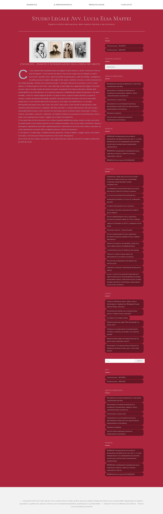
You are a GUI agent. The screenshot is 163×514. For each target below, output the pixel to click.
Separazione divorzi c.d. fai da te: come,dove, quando (123, 200)
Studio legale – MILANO (116, 50)
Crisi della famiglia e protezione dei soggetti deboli (124, 268)
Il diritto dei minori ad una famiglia (120, 206)
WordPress (88, 506)
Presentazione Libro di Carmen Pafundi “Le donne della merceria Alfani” (123, 340)
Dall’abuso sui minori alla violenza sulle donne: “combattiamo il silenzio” (122, 312)
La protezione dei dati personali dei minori (123, 250)
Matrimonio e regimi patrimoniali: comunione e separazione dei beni (124, 85)
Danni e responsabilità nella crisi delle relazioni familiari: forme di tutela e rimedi (123, 218)
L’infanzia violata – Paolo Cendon (119, 230)
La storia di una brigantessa (117, 318)
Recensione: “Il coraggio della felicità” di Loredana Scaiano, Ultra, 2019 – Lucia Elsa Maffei (123, 348)
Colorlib (73, 506)
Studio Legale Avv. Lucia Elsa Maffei (81, 18)
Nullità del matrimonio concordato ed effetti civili (122, 262)
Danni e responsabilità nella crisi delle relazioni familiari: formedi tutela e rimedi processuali (123, 236)
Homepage (32, 5)
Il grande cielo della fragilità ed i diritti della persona (122, 211)
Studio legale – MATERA (116, 46)
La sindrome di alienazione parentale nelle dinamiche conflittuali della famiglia (123, 190)
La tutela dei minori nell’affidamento (121, 195)
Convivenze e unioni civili (116, 100)
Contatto (126, 5)
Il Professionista (63, 5)
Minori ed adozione (114, 113)
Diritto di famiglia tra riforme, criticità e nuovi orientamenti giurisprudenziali (123, 244)
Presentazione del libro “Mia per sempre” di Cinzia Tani (123, 323)
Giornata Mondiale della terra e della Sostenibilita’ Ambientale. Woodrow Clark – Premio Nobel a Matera (123, 304)
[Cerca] (144, 4)
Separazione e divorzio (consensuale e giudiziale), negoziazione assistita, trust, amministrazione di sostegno (122, 93)
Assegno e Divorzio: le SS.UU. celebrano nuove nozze (124, 224)
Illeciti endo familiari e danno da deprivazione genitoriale (119, 118)
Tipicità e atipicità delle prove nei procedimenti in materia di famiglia (120, 255)
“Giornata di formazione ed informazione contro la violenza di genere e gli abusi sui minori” (123, 331)
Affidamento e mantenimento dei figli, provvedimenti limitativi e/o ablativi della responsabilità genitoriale (123, 106)
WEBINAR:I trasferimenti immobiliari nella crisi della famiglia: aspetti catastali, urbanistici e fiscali (123, 153)
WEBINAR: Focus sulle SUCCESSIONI (120, 160)
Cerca (139, 361)
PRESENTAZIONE (96, 5)
